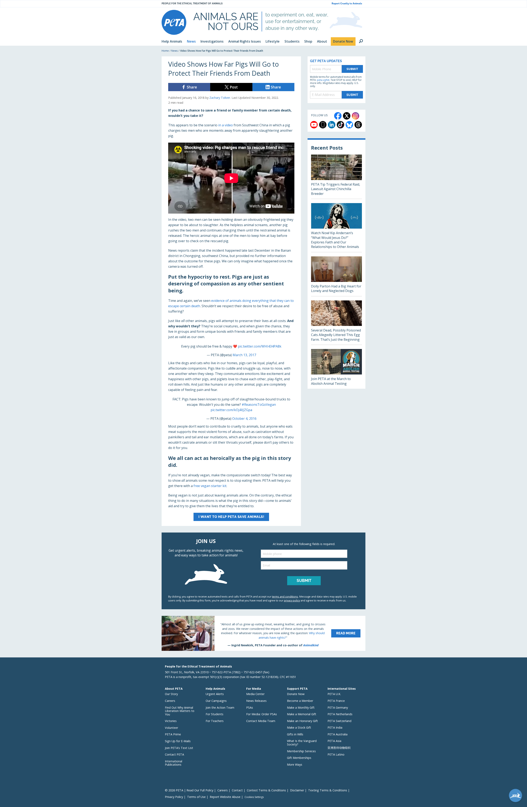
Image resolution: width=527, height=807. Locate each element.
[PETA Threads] (358, 124)
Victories (171, 721)
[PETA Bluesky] (349, 124)
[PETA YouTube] (314, 124)
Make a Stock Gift (299, 727)
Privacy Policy (174, 797)
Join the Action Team (220, 707)
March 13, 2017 (244, 355)
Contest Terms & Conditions (266, 790)
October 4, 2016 (244, 418)
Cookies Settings (254, 797)
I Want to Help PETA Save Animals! (231, 517)
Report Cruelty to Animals (347, 3)
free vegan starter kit (210, 486)
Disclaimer (297, 790)
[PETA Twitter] (346, 116)
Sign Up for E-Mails (178, 741)
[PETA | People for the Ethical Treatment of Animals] (174, 22)
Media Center (255, 694)
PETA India (335, 727)
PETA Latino (336, 754)
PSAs (249, 707)
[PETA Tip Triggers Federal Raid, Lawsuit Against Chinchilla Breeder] (336, 177)
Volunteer (171, 728)
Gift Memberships (299, 758)
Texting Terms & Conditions (327, 790)
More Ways (294, 764)
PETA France (336, 701)
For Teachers (215, 721)
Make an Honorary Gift (302, 721)
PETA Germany (338, 707)
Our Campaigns (216, 701)
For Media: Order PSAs (261, 714)
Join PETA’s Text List (179, 748)
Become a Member (300, 701)
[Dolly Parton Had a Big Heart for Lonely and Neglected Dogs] (336, 276)
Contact (237, 790)
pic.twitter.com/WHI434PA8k (259, 346)
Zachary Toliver (219, 98)
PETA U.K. (334, 694)
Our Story (171, 694)
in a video (225, 125)
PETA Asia (334, 741)
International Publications (173, 763)
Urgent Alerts (215, 694)
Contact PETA (174, 754)
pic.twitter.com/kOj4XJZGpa (231, 410)
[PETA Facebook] (338, 116)
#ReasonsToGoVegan (259, 404)
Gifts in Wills (295, 734)
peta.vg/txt (323, 80)
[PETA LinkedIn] (331, 124)
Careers (170, 701)
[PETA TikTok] (340, 124)
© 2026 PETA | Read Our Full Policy (189, 790)
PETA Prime (173, 734)
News (174, 50)
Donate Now (295, 694)
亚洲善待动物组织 (339, 748)
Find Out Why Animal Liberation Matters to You (179, 711)
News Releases (256, 701)
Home (165, 50)
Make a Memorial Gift (301, 714)
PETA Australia (337, 734)
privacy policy (292, 600)
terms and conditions (285, 596)
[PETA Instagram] (355, 116)
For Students (214, 714)
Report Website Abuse (225, 797)
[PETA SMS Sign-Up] (322, 124)
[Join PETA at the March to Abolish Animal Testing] (336, 369)
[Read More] (263, 633)
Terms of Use (196, 797)
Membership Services (301, 751)
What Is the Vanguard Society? (302, 742)
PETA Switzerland (339, 721)
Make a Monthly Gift (301, 707)
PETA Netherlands (340, 714)
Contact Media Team (260, 721)
